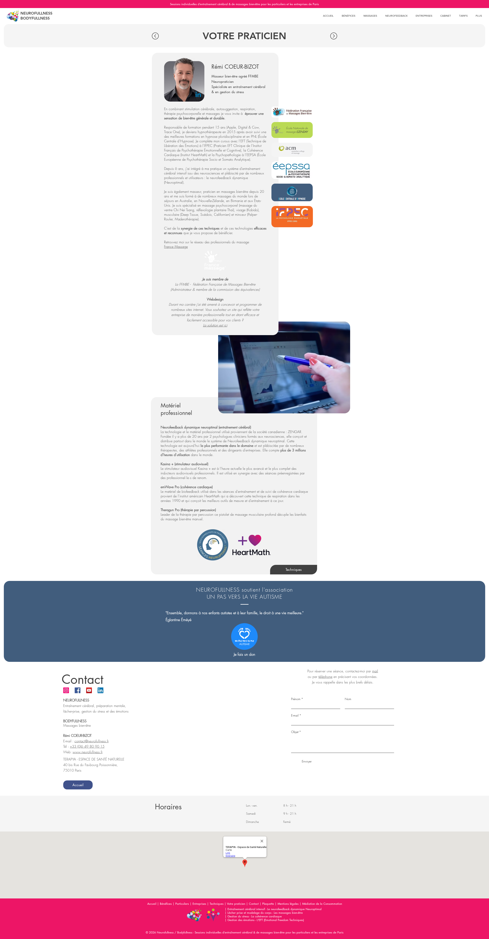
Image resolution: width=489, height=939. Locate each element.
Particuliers (182, 904)
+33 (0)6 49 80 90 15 (87, 746)
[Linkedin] (198, 95)
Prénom (297, 699)
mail (375, 671)
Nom (348, 699)
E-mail (296, 715)
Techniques (216, 904)
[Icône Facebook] (77, 690)
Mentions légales (288, 904)
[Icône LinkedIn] (100, 690)
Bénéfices (166, 904)
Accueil (151, 904)
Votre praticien (236, 904)
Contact (254, 904)
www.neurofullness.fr (88, 752)
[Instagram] (66, 690)
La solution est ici (215, 325)
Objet (296, 732)
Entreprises (199, 904)
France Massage (176, 246)
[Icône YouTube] (89, 690)
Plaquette (268, 904)
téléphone (325, 676)
